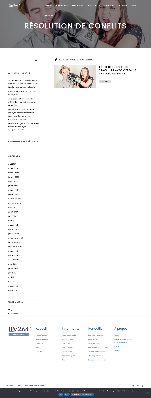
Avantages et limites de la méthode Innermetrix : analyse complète (22, 102)
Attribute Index (67, 339)
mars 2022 (13, 286)
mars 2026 (13, 168)
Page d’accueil (41, 335)
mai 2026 (12, 164)
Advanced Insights (69, 335)
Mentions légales (36, 385)
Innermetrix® (94, 5)
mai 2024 (12, 220)
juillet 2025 (13, 185)
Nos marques (62, 5)
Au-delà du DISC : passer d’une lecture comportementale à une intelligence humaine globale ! (23, 83)
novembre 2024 (15, 199)
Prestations (77, 5)
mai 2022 (12, 277)
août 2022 (12, 264)
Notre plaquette (42, 339)
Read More (105, 82)
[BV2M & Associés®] (14, 6)
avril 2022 (12, 281)
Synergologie (93, 343)
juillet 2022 (13, 268)
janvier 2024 (13, 233)
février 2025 (13, 194)
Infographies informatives (98, 360)
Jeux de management (96, 352)
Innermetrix (92, 339)
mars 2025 (13, 190)
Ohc (63, 360)
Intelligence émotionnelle (98, 347)
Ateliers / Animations (96, 356)
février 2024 (13, 229)
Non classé (13, 314)
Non (67, 394)
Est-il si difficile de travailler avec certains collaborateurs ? (117, 70)
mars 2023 (13, 251)
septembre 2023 (15, 246)
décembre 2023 (15, 238)
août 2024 (13, 207)
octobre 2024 (14, 203)
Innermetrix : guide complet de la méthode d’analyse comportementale (23, 126)
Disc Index (66, 343)
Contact (49, 16)
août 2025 (13, 181)
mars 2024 (13, 225)
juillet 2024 (13, 212)
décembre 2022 (15, 255)
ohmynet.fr (22, 385)
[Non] (148, 393)
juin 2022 (12, 273)
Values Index (67, 352)
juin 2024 (12, 216)
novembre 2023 (15, 242)
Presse (116, 346)
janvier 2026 (13, 177)
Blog (133, 5)
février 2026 (13, 172)
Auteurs (117, 350)
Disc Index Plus (67, 347)
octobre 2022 (14, 260)
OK (61, 394)
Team (116, 335)
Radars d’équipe (68, 356)
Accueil (48, 5)
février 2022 (13, 290)
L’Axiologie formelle (95, 335)
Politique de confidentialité (82, 394)
